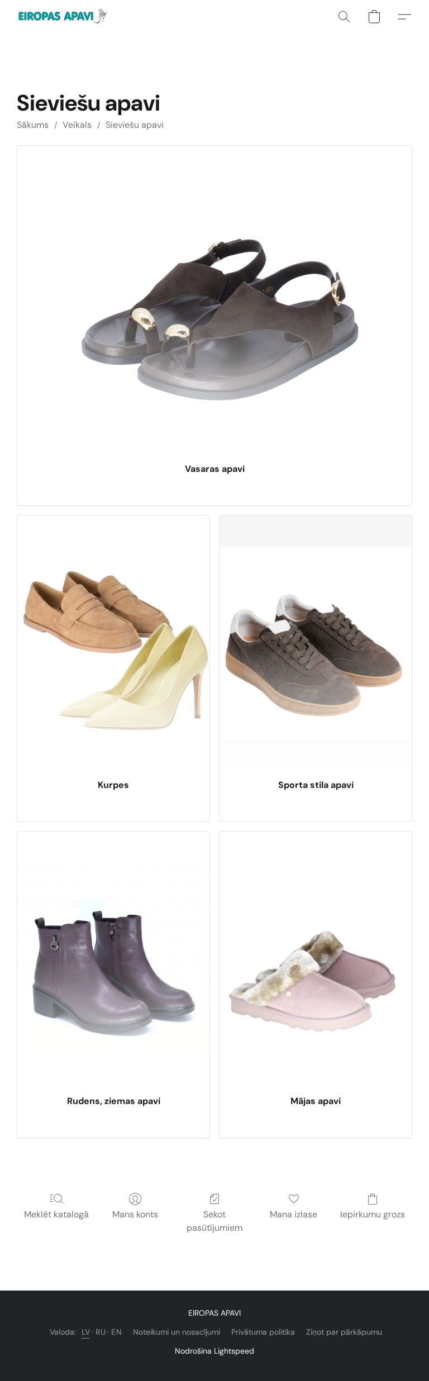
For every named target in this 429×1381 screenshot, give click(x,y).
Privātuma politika (263, 1332)
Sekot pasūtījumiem (214, 1221)
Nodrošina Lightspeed (214, 1351)
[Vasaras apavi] (214, 300)
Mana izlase (293, 1214)
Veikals (77, 125)
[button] (64, 17)
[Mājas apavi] (316, 959)
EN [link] (116, 1332)
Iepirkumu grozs (372, 1214)
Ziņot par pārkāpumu (344, 1332)
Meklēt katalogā (56, 1214)
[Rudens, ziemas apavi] (113, 959)
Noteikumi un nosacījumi (176, 1332)
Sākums (33, 125)
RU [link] (101, 1332)
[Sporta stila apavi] (316, 643)
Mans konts (135, 1214)
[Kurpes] (113, 643)
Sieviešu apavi (135, 125)
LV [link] (86, 1332)
